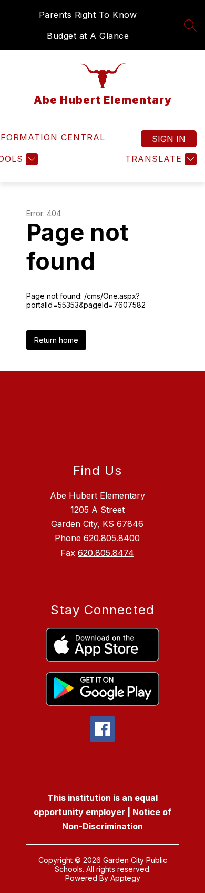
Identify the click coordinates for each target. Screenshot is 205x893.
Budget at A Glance (88, 36)
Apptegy (125, 878)
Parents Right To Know (88, 14)
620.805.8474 (106, 552)
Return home (56, 340)
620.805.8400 (112, 538)
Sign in (169, 139)
